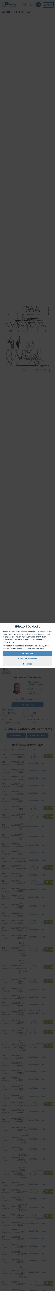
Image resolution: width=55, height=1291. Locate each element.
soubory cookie (31, 632)
